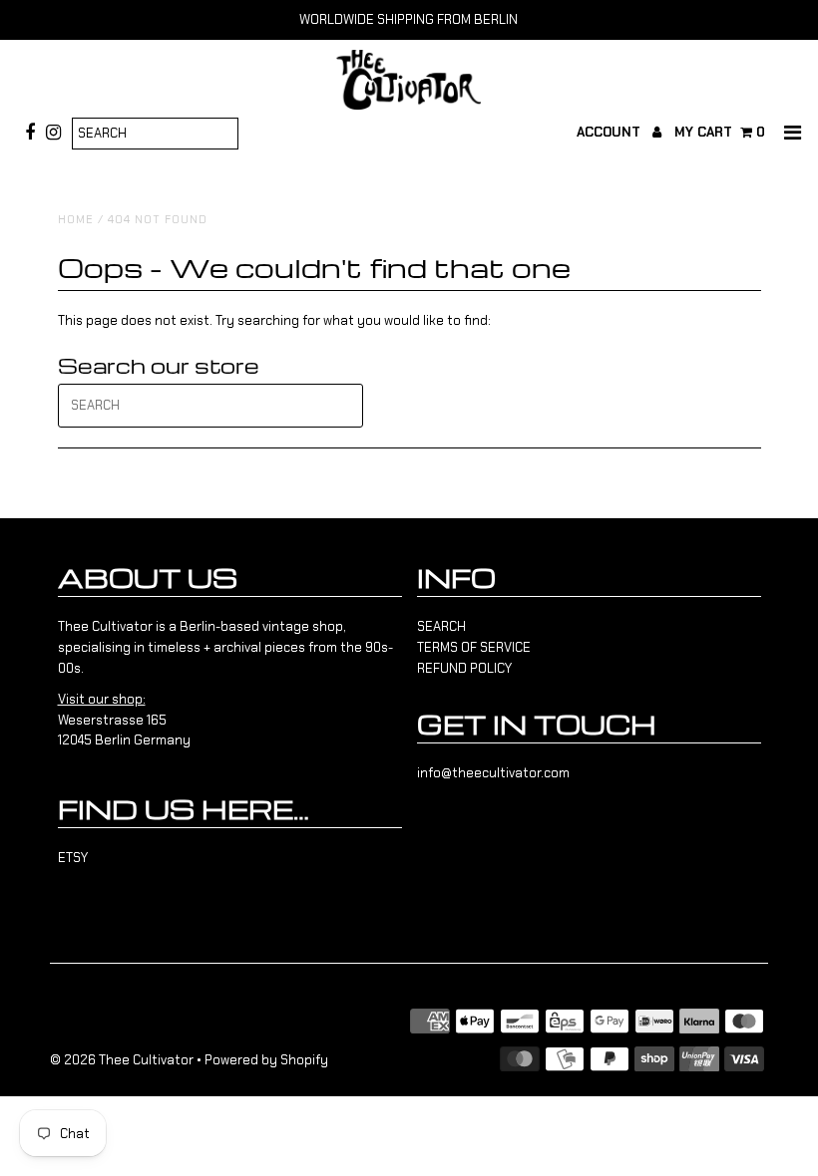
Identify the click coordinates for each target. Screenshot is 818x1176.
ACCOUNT (610, 132)
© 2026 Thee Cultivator (122, 1059)
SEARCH (441, 626)
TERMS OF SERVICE (474, 647)
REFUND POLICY (464, 668)
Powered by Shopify (266, 1059)
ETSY (73, 857)
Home (76, 219)
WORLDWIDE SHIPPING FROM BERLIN (408, 19)
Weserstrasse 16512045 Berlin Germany (124, 720)
